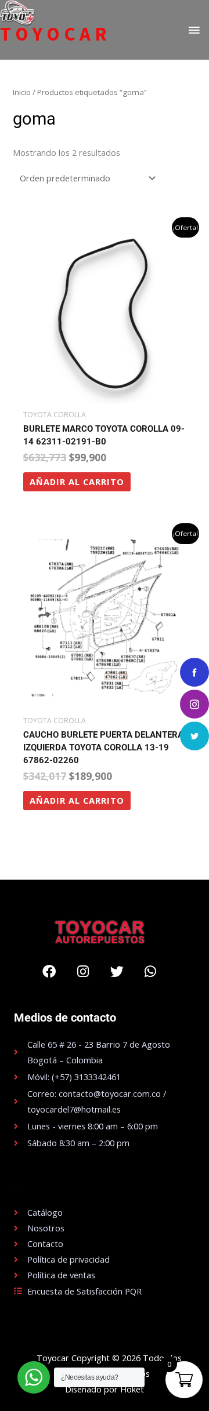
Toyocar (55, 34)
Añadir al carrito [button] (77, 481)
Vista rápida (104, 394)
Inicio (22, 92)
